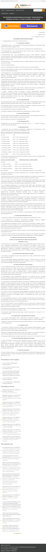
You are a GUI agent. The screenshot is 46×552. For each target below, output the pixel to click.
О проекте (11, 13)
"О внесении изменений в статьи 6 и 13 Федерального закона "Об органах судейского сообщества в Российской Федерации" (11, 489)
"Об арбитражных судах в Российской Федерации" (11, 439)
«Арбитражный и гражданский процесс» (28, 547)
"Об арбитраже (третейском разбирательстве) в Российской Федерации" (11, 397)
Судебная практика (10, 10)
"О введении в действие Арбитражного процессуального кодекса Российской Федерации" (11, 419)
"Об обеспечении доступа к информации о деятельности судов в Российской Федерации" (11, 404)
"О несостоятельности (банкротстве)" (11, 391)
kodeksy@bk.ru (15, 548)
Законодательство (20, 10)
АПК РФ (3, 10)
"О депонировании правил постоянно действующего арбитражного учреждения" (11, 458)
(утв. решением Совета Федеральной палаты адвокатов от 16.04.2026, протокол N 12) (11, 528)
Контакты (43, 1)
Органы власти (4, 13)
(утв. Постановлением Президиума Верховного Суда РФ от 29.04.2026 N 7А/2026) (11, 506)
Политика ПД (13, 550)
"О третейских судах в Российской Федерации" (11, 426)
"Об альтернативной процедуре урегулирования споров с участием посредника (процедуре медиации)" (11, 432)
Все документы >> (18, 533)
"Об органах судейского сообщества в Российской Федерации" (11, 497)
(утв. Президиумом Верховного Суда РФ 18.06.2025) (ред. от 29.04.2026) (11, 520)
